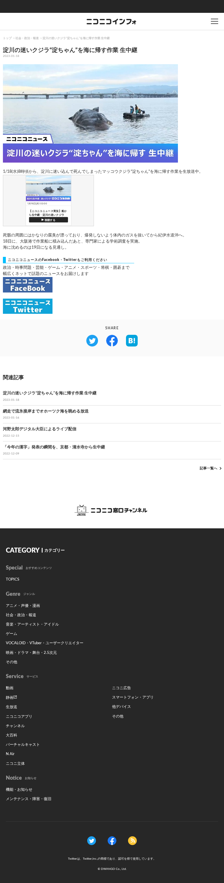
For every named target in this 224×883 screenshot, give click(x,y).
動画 (9, 688)
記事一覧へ (208, 468)
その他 (11, 662)
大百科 (11, 735)
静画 (9, 698)
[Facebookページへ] (112, 840)
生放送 (11, 707)
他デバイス (121, 707)
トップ (7, 38)
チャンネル (15, 726)
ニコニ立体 (15, 764)
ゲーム (11, 634)
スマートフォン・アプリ (133, 697)
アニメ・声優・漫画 (23, 606)
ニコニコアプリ (19, 717)
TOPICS (12, 579)
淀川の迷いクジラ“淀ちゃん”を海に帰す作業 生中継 (76, 38)
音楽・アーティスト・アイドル (32, 624)
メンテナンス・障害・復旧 (28, 799)
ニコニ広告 (121, 688)
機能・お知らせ (19, 790)
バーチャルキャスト (23, 745)
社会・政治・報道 (27, 38)
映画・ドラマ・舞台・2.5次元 (31, 653)
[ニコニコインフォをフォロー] (91, 840)
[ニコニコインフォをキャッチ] (132, 840)
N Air (10, 754)
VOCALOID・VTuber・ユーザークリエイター (44, 643)
